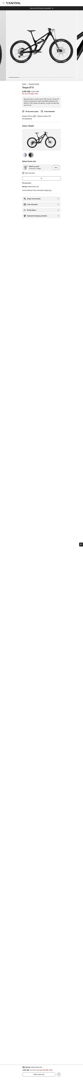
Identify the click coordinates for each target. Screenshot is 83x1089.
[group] (41, 45)
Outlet (24, 84)
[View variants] (2, 79)
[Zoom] (41, 46)
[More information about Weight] (34, 116)
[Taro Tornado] (24, 155)
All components (27, 119)
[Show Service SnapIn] (81, 544)
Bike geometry (26, 183)
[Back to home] (13, 3)
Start (55, 167)
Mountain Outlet (34, 84)
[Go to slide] (25, 77)
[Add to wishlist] (59, 1074)
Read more (48, 190)
